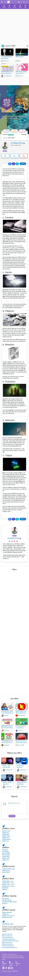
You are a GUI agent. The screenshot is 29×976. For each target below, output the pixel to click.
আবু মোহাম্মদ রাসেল (21, 715)
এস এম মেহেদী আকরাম (8, 76)
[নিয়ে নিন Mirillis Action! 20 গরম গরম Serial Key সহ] (22, 738)
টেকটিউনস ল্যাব (5, 838)
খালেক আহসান (6, 730)
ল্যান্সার (14, 7)
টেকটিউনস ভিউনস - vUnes (8, 883)
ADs (25, 7)
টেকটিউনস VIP (5, 914)
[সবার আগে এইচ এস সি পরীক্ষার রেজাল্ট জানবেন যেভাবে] (22, 706)
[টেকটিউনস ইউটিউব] (12, 968)
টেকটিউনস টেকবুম (6, 836)
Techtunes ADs (7, 924)
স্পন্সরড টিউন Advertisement (8, 939)
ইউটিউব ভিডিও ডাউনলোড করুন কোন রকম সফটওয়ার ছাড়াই (7, 728)
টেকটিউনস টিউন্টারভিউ (7, 912)
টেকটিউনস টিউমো (6, 872)
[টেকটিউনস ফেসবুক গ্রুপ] (6, 968)
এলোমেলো (20, 730)
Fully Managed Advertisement (9, 947)
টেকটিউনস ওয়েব (4, 964)
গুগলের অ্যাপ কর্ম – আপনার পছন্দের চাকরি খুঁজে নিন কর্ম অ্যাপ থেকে (7, 713)
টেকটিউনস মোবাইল (11, 964)
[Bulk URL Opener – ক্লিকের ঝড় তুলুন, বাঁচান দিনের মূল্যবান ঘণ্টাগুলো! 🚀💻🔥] (7, 777)
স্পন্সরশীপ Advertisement (8, 946)
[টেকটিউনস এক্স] (9, 968)
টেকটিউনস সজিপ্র (5, 858)
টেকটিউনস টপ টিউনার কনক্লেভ (8, 869)
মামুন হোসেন (6, 715)
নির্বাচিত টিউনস (5, 888)
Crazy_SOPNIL (21, 745)
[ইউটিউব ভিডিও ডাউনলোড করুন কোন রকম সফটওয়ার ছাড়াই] (7, 721)
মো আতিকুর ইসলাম (16, 143)
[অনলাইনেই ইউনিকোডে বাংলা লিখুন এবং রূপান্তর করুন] (7, 67)
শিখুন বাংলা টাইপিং (6, 853)
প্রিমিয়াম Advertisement (7, 944)
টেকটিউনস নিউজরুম (6, 839)
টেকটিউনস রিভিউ (5, 834)
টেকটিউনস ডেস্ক (5, 832)
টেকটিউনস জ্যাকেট (6, 831)
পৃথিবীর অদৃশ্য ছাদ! (19, 57)
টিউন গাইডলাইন (5, 898)
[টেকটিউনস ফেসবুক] (3, 968)
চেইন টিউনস (4, 889)
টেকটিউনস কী (5, 850)
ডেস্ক (9, 7)
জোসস (23, 163)
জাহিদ (19, 61)
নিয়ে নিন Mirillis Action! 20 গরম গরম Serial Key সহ (21, 742)
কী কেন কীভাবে (10, 134)
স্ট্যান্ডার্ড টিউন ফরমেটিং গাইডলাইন (9, 902)
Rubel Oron (20, 76)
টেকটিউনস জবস (5, 841)
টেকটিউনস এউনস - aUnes (8, 884)
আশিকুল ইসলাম (6, 745)
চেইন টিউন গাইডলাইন (6, 900)
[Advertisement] (14, 29)
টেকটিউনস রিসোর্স (6, 856)
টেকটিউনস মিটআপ (6, 870)
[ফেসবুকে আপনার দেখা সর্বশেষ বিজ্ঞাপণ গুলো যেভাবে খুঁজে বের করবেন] (22, 777)
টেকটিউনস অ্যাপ (18, 964)
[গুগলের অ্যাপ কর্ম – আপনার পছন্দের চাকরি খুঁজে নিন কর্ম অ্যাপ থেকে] (7, 706)
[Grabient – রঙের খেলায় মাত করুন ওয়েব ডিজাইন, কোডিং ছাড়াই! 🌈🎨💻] (7, 761)
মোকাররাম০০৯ (6, 61)
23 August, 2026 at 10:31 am (14, 803)
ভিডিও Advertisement (7, 936)
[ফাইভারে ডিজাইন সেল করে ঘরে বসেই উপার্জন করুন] (7, 736)
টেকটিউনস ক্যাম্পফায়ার (7, 917)
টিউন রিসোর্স (4, 903)
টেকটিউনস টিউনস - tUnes (8, 881)
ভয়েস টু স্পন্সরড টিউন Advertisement (10, 941)
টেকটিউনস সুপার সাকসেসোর (8, 916)
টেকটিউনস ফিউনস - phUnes (8, 886)
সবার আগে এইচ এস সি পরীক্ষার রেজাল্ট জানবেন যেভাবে (21, 713)
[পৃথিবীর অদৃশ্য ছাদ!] (22, 53)
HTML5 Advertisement (7, 937)
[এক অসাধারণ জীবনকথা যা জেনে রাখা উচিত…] (7, 52)
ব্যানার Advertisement (7, 934)
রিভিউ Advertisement (7, 942)
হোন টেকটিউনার (5, 851)
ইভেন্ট (20, 7)
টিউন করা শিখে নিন (6, 855)
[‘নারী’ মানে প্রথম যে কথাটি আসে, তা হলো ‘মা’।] (22, 67)
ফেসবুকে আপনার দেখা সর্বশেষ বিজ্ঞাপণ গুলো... (21, 784)
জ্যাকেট (4, 7)
